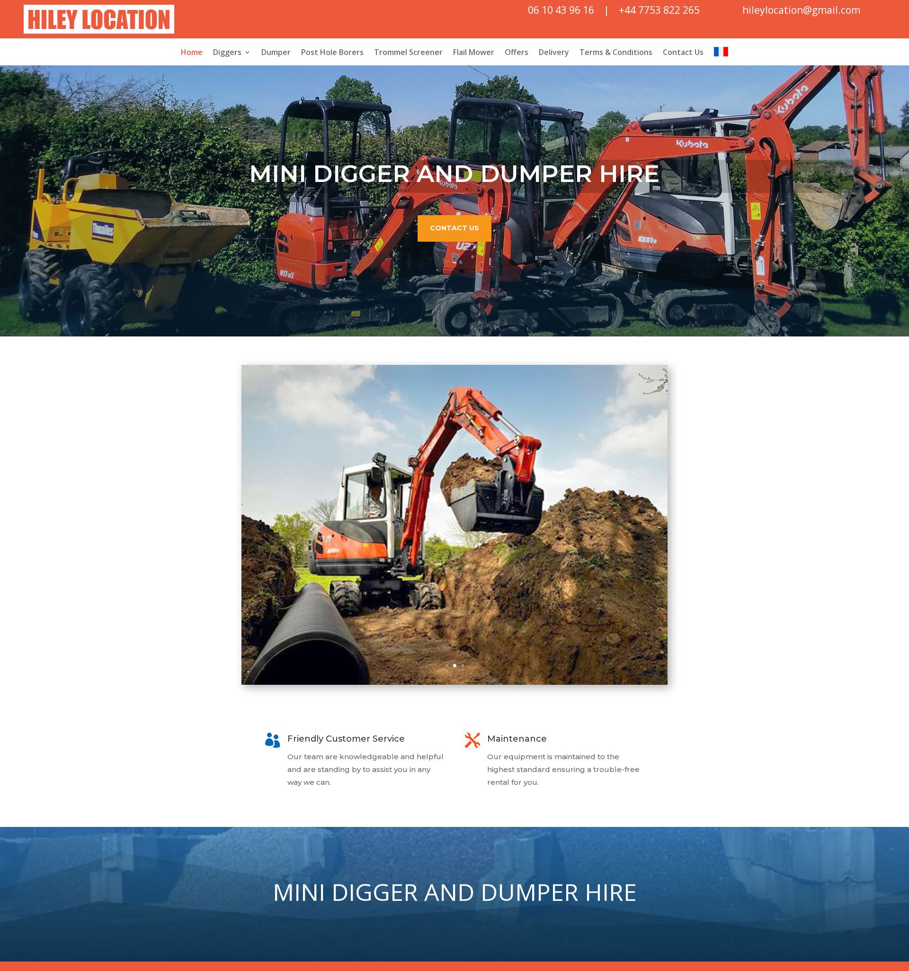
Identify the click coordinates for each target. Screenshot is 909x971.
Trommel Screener (408, 53)
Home (192, 53)
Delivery (554, 53)
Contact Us (683, 53)
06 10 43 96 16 (561, 10)
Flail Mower (473, 53)
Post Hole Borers (332, 53)
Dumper (276, 53)
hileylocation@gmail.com (801, 10)
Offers (516, 53)
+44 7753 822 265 (659, 10)
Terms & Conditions (615, 53)
